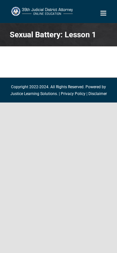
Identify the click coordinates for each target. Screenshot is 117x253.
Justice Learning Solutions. (34, 93)
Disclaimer (97, 93)
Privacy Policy (73, 93)
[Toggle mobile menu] (103, 13)
